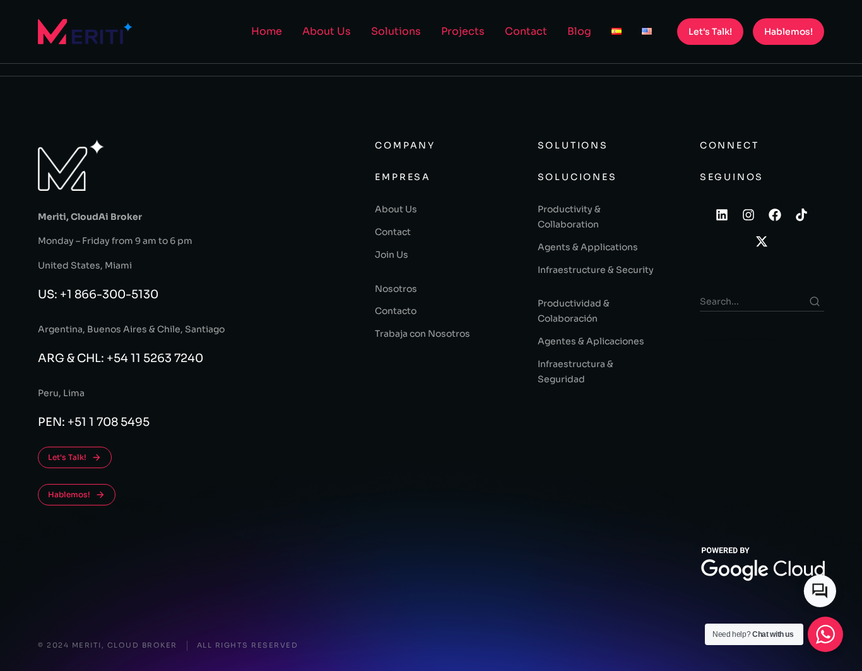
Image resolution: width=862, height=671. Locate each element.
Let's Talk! (710, 31)
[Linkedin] (722, 214)
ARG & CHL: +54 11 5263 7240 (120, 358)
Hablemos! (788, 31)
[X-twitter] (761, 241)
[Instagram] (748, 214)
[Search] (814, 301)
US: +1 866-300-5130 (98, 294)
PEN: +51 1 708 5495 (94, 422)
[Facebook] (775, 214)
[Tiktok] (801, 214)
